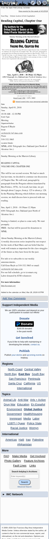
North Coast (15, 369)
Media (27, 418)
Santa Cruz (15, 383)
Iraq (28, 439)
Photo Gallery (12, 460)
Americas (11, 439)
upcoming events (34, 355)
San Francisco (17, 378)
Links (32, 465)
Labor (36, 418)
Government (14, 413)
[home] (23, 3)
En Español (38, 404)
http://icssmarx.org (8, 285)
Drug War (9, 404)
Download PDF (19, 98)
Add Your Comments (14, 298)
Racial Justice (18, 428)
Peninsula (34, 378)
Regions (7, 363)
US (39, 383)
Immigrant (16, 418)
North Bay (11, 374)
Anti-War (23, 399)
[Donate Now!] (24, 324)
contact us (35, 344)
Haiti (21, 439)
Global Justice (33, 409)
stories (17, 355)
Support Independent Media (20, 305)
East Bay (4, 16)
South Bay (38, 374)
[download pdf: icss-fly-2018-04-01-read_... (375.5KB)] (24, 60)
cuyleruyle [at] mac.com (11, 132)
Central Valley (32, 369)
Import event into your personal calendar (32, 102)
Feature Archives (34, 460)
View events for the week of (33, 11)
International (24, 388)
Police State (34, 423)
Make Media (19, 456)
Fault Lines (19, 465)
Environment (14, 409)
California (29, 383)
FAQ (6, 456)
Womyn (33, 428)
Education (23, 404)
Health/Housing (32, 413)
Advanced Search (24, 487)
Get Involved (37, 456)
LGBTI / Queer (16, 423)
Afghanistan (24, 444)
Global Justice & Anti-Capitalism (22, 16)
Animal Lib (9, 399)
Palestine (38, 439)
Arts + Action (38, 399)
